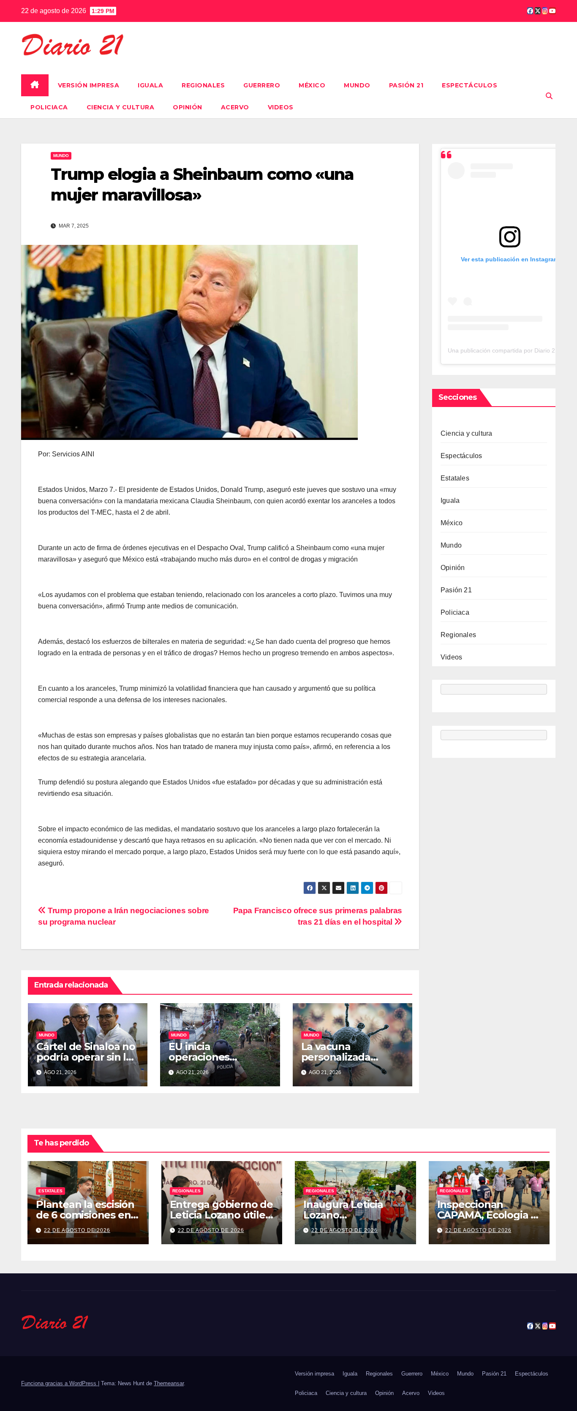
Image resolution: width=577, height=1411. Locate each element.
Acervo (235, 107)
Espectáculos (469, 85)
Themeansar (169, 1383)
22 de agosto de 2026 (77, 1230)
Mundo (357, 85)
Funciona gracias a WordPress (59, 1383)
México (312, 85)
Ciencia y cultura (121, 107)
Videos (281, 107)
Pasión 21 (406, 85)
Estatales (455, 478)
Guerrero (261, 85)
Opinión (187, 107)
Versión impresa (89, 85)
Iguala (150, 85)
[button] (549, 96)
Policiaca (49, 107)
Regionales (203, 85)
